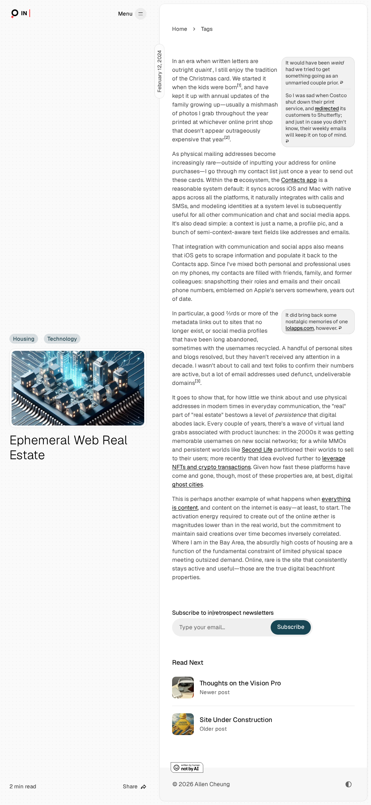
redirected (327, 108)
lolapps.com (299, 328)
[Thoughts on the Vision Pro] (263, 687)
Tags (207, 28)
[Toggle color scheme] (348, 784)
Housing (23, 338)
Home (179, 28)
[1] (239, 85)
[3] (197, 380)
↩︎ (341, 82)
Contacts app (299, 180)
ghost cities (187, 484)
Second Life (257, 449)
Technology (62, 338)
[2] (227, 137)
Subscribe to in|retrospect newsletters (223, 613)
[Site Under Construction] (263, 724)
